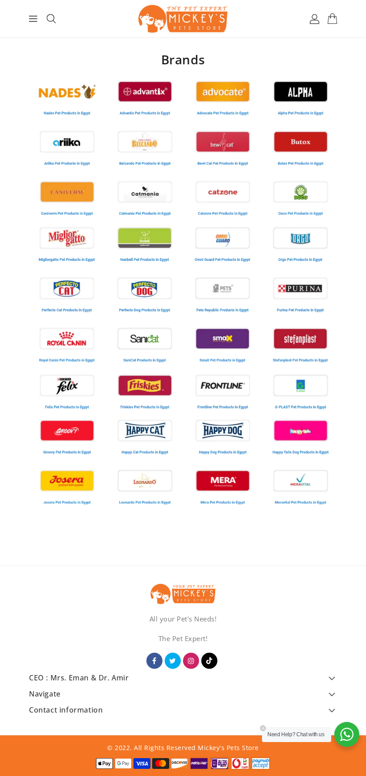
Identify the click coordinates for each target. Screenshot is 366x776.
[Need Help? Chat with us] (346, 734)
